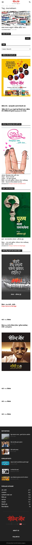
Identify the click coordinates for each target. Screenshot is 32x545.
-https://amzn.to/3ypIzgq (16, 246)
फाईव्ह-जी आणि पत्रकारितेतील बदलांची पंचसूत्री (19, 462)
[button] (2, 2)
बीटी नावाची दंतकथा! (15, 450)
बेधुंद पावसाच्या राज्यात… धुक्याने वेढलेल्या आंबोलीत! (20, 434)
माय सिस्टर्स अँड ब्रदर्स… (15, 470)
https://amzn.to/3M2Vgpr (9, 306)
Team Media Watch (6, 29)
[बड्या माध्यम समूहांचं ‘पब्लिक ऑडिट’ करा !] (16, 18)
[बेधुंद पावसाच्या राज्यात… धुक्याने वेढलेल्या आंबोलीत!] (5, 436)
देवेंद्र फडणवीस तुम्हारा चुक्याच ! (17, 442)
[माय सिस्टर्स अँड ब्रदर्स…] (5, 471)
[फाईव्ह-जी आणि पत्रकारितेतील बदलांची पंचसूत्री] (5, 463)
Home (3, 6)
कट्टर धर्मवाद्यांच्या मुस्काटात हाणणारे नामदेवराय (19, 477)
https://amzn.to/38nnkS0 (17, 183)
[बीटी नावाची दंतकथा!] (5, 451)
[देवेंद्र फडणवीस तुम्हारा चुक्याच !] (5, 444)
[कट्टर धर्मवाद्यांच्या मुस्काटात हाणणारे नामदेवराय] (5, 478)
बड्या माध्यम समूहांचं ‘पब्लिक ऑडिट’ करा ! (14, 27)
